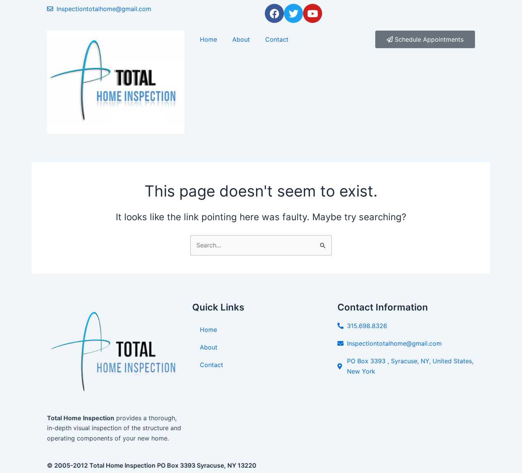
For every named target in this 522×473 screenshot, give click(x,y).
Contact (277, 39)
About (241, 39)
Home (208, 39)
